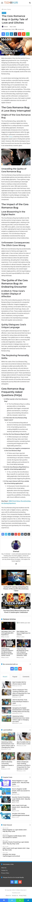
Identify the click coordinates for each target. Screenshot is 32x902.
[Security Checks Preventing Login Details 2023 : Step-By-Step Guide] (6, 799)
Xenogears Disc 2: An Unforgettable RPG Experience (8, 633)
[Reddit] (19, 534)
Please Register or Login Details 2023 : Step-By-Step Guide (20, 782)
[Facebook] (3, 534)
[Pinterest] (16, 534)
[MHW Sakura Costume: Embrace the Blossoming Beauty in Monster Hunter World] (8, 643)
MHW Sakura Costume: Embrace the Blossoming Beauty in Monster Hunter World (7, 652)
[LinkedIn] (9, 534)
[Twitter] (6, 534)
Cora (10, 136)
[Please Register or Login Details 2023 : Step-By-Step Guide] (6, 783)
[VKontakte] (22, 534)
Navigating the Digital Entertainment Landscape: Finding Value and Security (20, 709)
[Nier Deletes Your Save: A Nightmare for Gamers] (24, 626)
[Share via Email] (25, 534)
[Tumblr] (12, 534)
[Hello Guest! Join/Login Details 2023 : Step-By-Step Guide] (6, 808)
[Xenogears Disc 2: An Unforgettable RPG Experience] (8, 626)
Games (9, 9)
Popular (15, 676)
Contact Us (4, 870)
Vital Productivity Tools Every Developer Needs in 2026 (20, 701)
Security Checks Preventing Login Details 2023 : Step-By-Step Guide (21, 799)
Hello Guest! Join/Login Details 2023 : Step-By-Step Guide (20, 807)
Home (4, 9)
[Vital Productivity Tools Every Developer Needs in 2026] (6, 702)
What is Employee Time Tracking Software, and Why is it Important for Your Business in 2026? (23, 765)
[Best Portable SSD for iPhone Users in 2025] (6, 684)
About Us (3, 867)
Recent (5, 676)
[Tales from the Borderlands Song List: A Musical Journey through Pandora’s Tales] (24, 643)
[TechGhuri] (11, 2)
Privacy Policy (5, 873)
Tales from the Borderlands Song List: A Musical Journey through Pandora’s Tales (22, 652)
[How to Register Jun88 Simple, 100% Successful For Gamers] (6, 791)
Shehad (6, 26)
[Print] (28, 534)
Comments (26, 676)
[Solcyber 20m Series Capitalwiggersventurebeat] (6, 816)
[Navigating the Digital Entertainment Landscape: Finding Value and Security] (6, 710)
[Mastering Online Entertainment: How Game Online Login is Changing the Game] (6, 718)
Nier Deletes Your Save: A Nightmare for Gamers (23, 633)
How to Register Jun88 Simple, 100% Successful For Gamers (21, 790)
